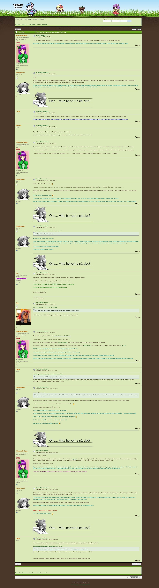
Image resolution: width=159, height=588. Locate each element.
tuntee (85, 358)
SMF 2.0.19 (73, 584)
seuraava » (139, 27)
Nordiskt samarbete (41, 35)
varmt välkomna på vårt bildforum (62, 336)
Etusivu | (17, 19)
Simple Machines (86, 584)
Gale (17, 303)
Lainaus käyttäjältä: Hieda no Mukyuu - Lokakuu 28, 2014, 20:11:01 (48, 374)
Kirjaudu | (35, 19)
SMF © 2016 (79, 584)
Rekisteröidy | (41, 19)
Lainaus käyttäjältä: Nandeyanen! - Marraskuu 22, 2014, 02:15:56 (47, 546)
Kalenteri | (30, 19)
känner (85, 345)
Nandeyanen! (20, 72)
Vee (17, 273)
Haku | (25, 19)
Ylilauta (89, 345)
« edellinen (134, 27)
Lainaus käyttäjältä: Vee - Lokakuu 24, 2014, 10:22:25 (45, 307)
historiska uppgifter (63, 342)
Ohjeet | (22, 19)
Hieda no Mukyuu (21, 35)
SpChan (124, 345)
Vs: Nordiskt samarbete (42, 72)
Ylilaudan (90, 358)
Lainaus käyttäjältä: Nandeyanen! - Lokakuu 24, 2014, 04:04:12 (47, 230)
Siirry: (128, 577)
